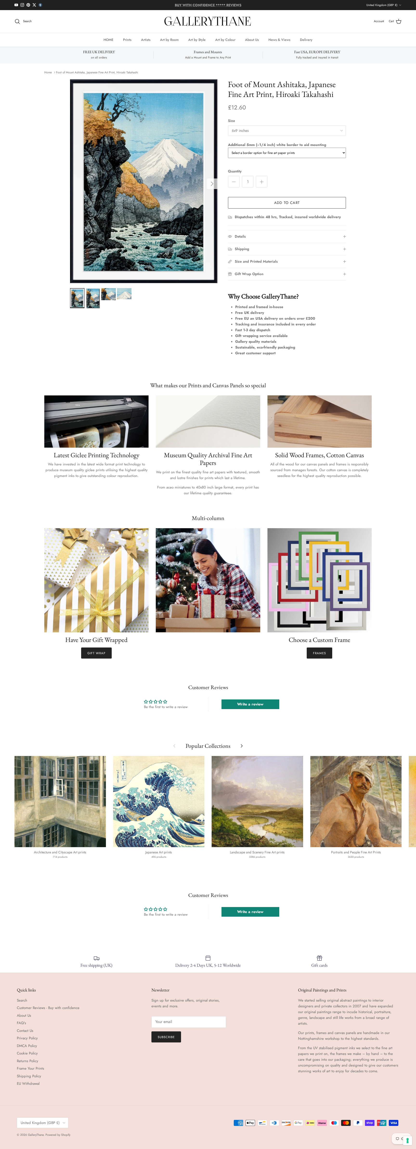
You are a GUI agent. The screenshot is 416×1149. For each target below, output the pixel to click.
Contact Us (25, 1030)
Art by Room (169, 39)
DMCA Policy (27, 1045)
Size (231, 120)
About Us (252, 39)
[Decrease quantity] (234, 181)
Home (48, 72)
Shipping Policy (29, 1076)
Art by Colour (225, 39)
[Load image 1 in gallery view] (143, 181)
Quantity (234, 171)
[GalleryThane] (208, 21)
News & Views (279, 39)
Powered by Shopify (58, 1135)
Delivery (306, 39)
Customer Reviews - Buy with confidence (48, 1007)
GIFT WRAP (96, 653)
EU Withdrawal (28, 1083)
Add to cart (287, 202)
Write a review (250, 704)
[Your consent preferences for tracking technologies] (407, 1140)
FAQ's (21, 1023)
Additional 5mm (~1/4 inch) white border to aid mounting (277, 144)
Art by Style (197, 39)
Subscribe (166, 1037)
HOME (108, 39)
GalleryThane (36, 1135)
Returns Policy (27, 1061)
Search (22, 1000)
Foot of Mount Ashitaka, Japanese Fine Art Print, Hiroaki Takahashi (97, 72)
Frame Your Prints (30, 1068)
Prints (127, 39)
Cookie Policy (27, 1053)
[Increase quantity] (261, 181)
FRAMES (319, 653)
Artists (145, 39)
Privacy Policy (27, 1038)
